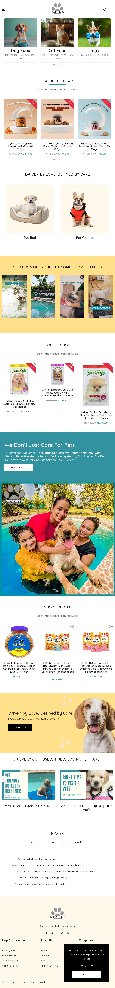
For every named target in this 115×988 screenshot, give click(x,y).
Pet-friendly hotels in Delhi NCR (29, 806)
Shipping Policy (10, 965)
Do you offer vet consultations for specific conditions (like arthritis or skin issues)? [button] (54, 871)
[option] (20, 41)
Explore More (19, 467)
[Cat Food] (57, 32)
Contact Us (46, 955)
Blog (43, 960)
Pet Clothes (85, 238)
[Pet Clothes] (85, 209)
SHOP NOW (20, 727)
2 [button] (56, 65)
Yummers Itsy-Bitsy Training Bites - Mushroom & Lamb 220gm (57, 146)
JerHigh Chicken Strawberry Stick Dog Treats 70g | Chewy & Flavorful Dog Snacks (96, 415)
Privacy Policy (9, 950)
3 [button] (58, 65)
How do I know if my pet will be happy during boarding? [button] (41, 877)
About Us (45, 950)
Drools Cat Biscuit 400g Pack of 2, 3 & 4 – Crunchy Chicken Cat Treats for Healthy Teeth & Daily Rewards (19, 667)
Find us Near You (49, 965)
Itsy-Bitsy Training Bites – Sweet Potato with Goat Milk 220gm (94, 146)
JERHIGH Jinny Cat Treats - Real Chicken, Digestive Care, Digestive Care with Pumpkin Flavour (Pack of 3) (96, 667)
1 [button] (54, 65)
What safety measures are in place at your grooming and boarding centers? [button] (51, 865)
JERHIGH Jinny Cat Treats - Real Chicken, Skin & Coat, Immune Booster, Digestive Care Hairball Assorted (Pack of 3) (57, 669)
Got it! (86, 974)
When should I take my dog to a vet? (86, 808)
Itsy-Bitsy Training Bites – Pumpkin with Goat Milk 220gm (21, 146)
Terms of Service (11, 960)
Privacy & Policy (87, 965)
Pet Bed (30, 238)
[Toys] (94, 32)
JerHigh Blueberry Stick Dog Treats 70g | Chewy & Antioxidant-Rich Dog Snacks (57, 392)
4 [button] (61, 65)
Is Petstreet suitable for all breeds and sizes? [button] (36, 859)
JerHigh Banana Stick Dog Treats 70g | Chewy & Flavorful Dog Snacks (19, 403)
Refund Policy (9, 955)
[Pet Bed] (30, 209)
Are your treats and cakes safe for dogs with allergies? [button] (41, 884)
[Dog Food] (20, 32)
